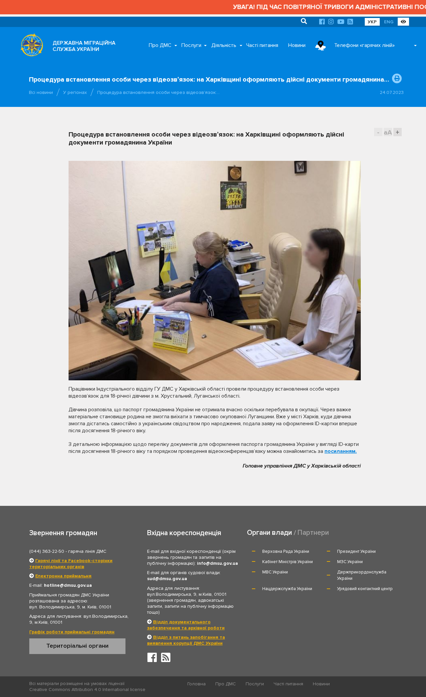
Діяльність (223, 45)
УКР (372, 22)
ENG (388, 22)
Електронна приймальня (63, 576)
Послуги (191, 45)
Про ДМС (160, 45)
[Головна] (30, 46)
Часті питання (262, 45)
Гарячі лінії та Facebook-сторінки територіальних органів (70, 563)
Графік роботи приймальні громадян (71, 632)
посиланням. (340, 451)
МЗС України (350, 561)
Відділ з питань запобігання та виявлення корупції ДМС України (186, 640)
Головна (196, 684)
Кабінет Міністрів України (287, 561)
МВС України (275, 572)
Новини (297, 45)
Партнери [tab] (313, 532)
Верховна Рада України (285, 551)
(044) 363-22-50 (46, 551)
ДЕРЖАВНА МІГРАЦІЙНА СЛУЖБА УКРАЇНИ (84, 46)
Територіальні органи (77, 645)
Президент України (356, 551)
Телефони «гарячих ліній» (364, 45)
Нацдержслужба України (287, 588)
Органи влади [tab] (269, 532)
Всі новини (41, 92)
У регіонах (75, 92)
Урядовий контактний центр (365, 588)
